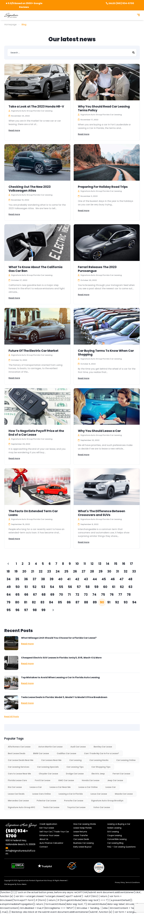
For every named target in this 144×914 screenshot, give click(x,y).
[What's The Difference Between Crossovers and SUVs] (107, 486)
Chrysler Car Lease (48, 773)
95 (9, 610)
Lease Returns (80, 831)
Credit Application (48, 824)
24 (58, 571)
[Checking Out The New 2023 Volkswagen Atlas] (37, 162)
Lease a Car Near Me (60, 787)
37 (34, 579)
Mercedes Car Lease (18, 800)
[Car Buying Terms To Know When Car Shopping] (107, 326)
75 (103, 594)
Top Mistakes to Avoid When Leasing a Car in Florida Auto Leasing (60, 677)
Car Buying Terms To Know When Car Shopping (106, 352)
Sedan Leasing (114, 827)
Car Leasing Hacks (98, 760)
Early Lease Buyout (82, 846)
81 (25, 602)
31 (117, 571)
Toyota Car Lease (76, 807)
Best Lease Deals (16, 753)
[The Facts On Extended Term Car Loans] (37, 486)
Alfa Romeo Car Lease (19, 746)
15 (115, 564)
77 (120, 594)
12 (92, 564)
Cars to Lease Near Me (19, 773)
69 (52, 594)
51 (26, 587)
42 (77, 579)
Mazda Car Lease (124, 793)
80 (17, 602)
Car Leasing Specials (48, 767)
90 (102, 602)
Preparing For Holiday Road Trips (103, 187)
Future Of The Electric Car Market (33, 351)
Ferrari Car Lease (121, 773)
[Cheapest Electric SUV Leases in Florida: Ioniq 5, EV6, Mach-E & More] (11, 663)
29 (101, 571)
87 (77, 602)
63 (130, 587)
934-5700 (17, 833)
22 (40, 571)
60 (105, 587)
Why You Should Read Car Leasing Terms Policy (104, 108)
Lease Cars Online (41, 793)
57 (79, 587)
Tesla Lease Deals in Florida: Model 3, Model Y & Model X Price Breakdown (64, 697)
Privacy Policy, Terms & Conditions (127, 882)
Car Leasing (75, 760)
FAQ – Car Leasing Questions (121, 846)
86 (69, 602)
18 (8, 571)
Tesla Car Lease (51, 807)
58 (88, 587)
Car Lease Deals (81, 839)
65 (17, 594)
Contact (44, 846)
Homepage (10, 24)
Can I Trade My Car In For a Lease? (101, 753)
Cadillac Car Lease (66, 753)
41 (68, 579)
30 (109, 571)
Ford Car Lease (42, 780)
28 (92, 571)
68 (44, 594)
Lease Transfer (80, 835)
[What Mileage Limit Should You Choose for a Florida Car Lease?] (11, 643)
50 (17, 587)
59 (96, 587)
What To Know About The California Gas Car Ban (35, 269)
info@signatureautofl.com (20, 852)
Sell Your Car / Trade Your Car (54, 831)
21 (32, 571)
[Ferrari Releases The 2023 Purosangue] (107, 242)
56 (70, 587)
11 (85, 564)
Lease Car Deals (16, 793)
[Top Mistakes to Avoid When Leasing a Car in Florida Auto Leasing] (11, 683)
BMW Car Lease (41, 753)
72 (77, 594)
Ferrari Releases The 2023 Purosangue (97, 269)
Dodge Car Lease (75, 773)
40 (60, 579)
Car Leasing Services (18, 767)
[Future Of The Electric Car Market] (37, 326)
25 (66, 571)
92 (117, 602)
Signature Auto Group (44, 880)
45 (104, 579)
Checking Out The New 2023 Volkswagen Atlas (30, 188)
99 (43, 610)
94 (134, 602)
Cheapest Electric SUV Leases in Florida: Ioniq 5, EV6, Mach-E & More (61, 657)
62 (122, 587)
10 (77, 564)
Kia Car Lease (15, 787)
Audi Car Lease (78, 746)
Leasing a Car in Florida (71, 793)
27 (83, 571)
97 (26, 610)
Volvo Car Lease (101, 807)
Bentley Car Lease (103, 746)
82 (34, 602)
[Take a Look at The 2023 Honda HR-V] (37, 82)
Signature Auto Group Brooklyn (107, 800)
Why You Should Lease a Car (99, 431)
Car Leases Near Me (51, 760)
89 (95, 602)
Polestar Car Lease (46, 800)
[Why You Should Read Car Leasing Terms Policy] (107, 82)
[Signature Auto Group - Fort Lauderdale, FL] (11, 15)
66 (26, 594)
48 (130, 579)
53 (43, 587)
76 (112, 594)
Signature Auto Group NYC (21, 807)
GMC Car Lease (66, 780)
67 (35, 594)
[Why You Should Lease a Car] (107, 406)
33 (134, 571)
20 (24, 571)
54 (52, 587)
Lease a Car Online (88, 787)
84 (51, 602)
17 (131, 564)
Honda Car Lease (90, 780)
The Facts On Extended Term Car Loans (33, 513)
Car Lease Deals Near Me (20, 760)
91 (108, 602)
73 (86, 594)
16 (123, 564)
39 (51, 579)
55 (61, 587)
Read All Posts (11, 716)
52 (34, 587)
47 (121, 579)
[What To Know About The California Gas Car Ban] (37, 242)
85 (60, 602)
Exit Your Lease (47, 827)
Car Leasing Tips (75, 767)
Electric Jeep (98, 773)
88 (86, 602)
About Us (44, 839)
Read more (14, 130)
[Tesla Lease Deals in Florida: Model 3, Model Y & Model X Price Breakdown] (11, 702)
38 (43, 579)
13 (99, 564)
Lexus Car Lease (99, 793)
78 (129, 594)
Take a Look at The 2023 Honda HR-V (36, 106)
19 (16, 571)
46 (113, 579)
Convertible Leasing (117, 839)
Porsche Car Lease (73, 800)
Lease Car (110, 787)
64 (9, 594)
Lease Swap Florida (82, 827)
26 (75, 571)
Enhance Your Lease (49, 835)
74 (94, 594)
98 (35, 610)
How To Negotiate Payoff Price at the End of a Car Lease (36, 433)
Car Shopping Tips (100, 767)
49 (9, 587)
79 (8, 602)
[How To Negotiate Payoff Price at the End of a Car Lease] (37, 406)
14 (107, 564)
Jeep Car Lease (115, 780)
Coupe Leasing (114, 835)
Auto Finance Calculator (51, 843)
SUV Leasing (113, 831)
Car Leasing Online (126, 760)
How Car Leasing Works (84, 824)
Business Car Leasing (83, 843)
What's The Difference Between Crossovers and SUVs (101, 513)
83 (42, 602)
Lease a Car (36, 787)
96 (17, 610)
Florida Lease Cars (17, 780)
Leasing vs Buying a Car (118, 824)
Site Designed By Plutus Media (15, 884)
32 (125, 571)
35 (17, 579)
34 (9, 579)
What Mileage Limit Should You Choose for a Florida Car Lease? (58, 637)
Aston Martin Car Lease (50, 746)
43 (86, 579)
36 (26, 579)
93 (126, 602)
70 (61, 594)
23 (49, 571)
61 (113, 587)
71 (69, 594)
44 (95, 579)
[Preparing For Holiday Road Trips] (107, 162)
